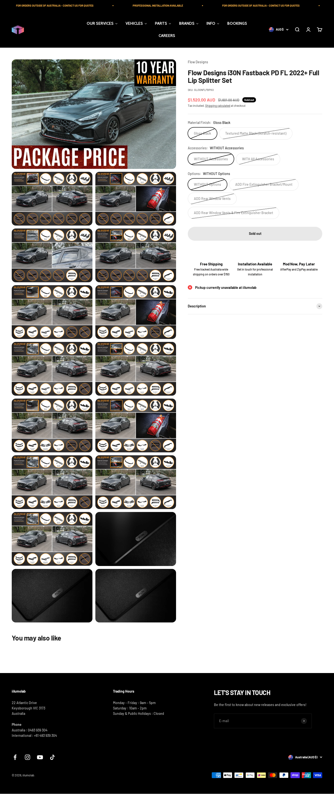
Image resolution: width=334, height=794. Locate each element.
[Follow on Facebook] (15, 757)
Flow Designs (198, 62)
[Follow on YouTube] (40, 757)
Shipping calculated (217, 105)
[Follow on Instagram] (27, 757)
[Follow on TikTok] (52, 757)
